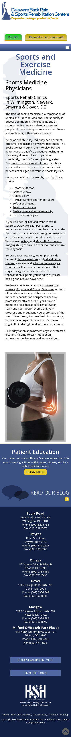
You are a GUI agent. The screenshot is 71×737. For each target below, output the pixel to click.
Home (6, 714)
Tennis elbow (21, 195)
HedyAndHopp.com (41, 705)
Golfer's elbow (22, 192)
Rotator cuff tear (23, 188)
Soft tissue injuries (24, 203)
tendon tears (46, 199)
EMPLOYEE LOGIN (36, 673)
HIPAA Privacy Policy (21, 714)
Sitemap (64, 714)
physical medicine (27, 259)
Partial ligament (22, 199)
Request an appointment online (28, 336)
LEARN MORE (35, 472)
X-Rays (25, 241)
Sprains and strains (24, 207)
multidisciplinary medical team (29, 163)
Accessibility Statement (46, 714)
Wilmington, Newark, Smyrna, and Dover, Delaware (32, 287)
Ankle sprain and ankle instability (33, 211)
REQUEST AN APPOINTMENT (35, 660)
